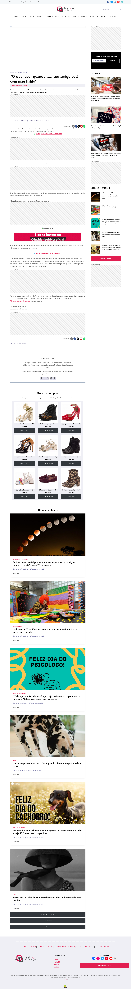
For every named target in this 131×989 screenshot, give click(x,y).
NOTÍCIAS (49, 947)
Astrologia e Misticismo (20, 559)
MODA (72, 947)
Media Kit (57, 962)
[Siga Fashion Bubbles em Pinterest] (54, 378)
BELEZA (79, 947)
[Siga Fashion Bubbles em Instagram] (47, 378)
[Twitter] (111, 2)
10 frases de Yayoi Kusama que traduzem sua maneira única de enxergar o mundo (45, 631)
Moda (14, 895)
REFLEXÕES (99, 947)
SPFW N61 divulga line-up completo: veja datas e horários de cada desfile (47, 899)
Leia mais (17, 573)
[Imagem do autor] (11, 120)
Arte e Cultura (17, 626)
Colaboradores (22, 85)
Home (15, 17)
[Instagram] (115, 2)
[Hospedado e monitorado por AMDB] (65, 986)
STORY (106, 947)
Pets (14, 760)
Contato (40, 2)
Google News (24, 2)
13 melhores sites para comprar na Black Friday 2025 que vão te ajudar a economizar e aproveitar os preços (106, 155)
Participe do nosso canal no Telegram (48, 253)
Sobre (10, 2)
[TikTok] (122, 2)
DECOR (91, 947)
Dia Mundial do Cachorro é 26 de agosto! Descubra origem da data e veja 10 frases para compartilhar (48, 832)
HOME (24, 947)
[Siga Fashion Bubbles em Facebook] (41, 378)
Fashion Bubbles (21, 121)
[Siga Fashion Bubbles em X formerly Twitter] (44, 378)
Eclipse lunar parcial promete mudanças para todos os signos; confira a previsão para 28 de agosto (44, 564)
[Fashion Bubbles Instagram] (47, 237)
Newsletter (33, 2)
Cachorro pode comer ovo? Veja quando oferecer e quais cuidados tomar (48, 765)
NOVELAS (65, 947)
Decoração (93, 17)
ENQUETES (41, 947)
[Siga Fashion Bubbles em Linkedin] (51, 378)
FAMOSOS (57, 947)
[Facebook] (108, 2)
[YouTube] (118, 2)
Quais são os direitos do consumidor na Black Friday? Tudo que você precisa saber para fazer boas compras (106, 127)
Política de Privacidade (62, 980)
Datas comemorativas (19, 693)
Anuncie (16, 2)
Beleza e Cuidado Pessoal (19, 72)
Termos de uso (71, 980)
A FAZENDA (32, 947)
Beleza (14, 85)
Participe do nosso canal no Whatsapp (49, 134)
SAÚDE (85, 947)
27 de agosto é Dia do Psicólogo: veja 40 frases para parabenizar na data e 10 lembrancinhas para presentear (46, 698)
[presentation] (47, 534)
